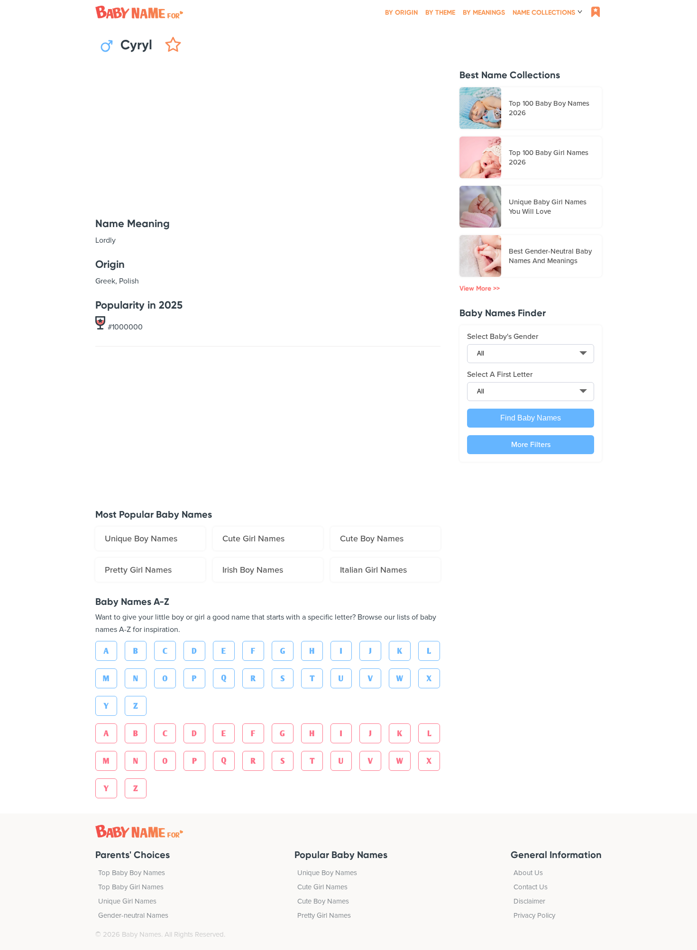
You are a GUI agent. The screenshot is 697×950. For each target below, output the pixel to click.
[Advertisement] (267, 136)
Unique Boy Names (141, 538)
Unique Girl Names (127, 901)
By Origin (401, 13)
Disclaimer (529, 901)
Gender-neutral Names (133, 915)
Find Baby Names (530, 418)
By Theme (440, 13)
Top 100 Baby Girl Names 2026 (548, 157)
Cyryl (134, 45)
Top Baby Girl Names (131, 887)
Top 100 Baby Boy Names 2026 (549, 108)
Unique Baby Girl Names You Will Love (548, 207)
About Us (528, 872)
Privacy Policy (534, 915)
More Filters (530, 444)
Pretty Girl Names (138, 570)
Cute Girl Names (253, 538)
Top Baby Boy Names (131, 872)
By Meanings (484, 13)
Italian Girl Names (373, 570)
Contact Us (531, 887)
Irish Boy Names (252, 570)
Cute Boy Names (372, 538)
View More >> (479, 288)
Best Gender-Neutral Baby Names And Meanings (550, 256)
